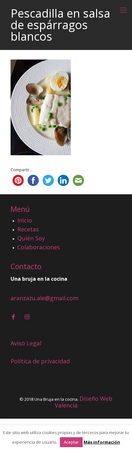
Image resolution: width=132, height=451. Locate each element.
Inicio (24, 220)
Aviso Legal (26, 343)
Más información (102, 442)
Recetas (28, 229)
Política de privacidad (40, 361)
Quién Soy (31, 238)
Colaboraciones (38, 247)
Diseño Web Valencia (84, 402)
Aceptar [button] (71, 442)
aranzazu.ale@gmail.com (44, 298)
